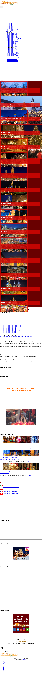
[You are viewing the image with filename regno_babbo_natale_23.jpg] (12, 330)
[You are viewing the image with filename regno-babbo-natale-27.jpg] (12, 326)
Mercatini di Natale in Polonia (12, 59)
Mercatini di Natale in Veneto (12, 30)
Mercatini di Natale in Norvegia (12, 60)
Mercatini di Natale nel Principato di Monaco (15, 56)
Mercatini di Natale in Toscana (12, 26)
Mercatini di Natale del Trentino (6, 203)
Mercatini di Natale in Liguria (12, 18)
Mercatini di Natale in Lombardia (12, 19)
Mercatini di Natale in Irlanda (12, 48)
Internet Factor (18, 658)
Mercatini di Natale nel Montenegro (13, 57)
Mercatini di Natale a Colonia (5, 274)
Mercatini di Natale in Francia (12, 44)
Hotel (4, 76)
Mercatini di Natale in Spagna (12, 70)
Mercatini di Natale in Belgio (12, 36)
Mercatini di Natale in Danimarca (12, 41)
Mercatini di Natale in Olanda (12, 58)
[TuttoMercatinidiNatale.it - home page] (9, 5)
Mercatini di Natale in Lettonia (12, 50)
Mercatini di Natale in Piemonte (12, 22)
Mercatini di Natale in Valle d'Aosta (13, 29)
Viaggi (4, 75)
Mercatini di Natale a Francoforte (6, 231)
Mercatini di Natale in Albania (12, 33)
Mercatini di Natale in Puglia (12, 23)
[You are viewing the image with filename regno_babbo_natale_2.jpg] (12, 327)
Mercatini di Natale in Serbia (12, 67)
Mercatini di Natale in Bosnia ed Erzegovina (14, 38)
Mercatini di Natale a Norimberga (6, 302)
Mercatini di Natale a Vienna (5, 189)
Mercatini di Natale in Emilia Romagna (14, 15)
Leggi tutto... (31, 448)
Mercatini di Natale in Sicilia (12, 25)
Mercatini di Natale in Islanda (12, 49)
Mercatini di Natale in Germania (12, 45)
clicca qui (24, 659)
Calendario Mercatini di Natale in (10, 485)
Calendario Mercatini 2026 (7, 10)
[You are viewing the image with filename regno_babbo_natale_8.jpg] (12, 332)
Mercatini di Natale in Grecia (12, 46)
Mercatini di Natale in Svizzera (12, 72)
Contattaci (4, 663)
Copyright (4, 661)
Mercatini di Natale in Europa (8, 31)
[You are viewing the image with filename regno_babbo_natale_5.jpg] (12, 331)
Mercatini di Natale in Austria (12, 35)
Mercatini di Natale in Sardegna (12, 24)
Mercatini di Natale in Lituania (12, 51)
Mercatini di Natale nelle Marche (12, 20)
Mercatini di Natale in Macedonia (13, 53)
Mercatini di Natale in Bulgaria (12, 39)
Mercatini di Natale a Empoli (4, 473)
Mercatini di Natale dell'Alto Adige (6, 217)
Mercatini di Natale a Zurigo (5, 245)
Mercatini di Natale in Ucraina (12, 73)
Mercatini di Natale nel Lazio (12, 17)
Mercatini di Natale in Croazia (12, 40)
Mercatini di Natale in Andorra (12, 34)
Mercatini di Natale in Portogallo (12, 61)
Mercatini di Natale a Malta (11, 54)
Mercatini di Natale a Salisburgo (6, 104)
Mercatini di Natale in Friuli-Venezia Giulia (14, 16)
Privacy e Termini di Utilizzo (7, 650)
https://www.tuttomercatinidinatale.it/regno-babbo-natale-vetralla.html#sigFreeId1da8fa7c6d (16, 336)
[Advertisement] (21, 508)
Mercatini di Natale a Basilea (5, 160)
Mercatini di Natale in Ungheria (12, 74)
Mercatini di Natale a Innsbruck (6, 132)
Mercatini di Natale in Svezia (12, 71)
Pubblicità (4, 662)
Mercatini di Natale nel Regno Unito (13, 63)
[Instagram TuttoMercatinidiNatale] (21, 559)
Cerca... (2, 78)
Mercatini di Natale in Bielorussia (13, 37)
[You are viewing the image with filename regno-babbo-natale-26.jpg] (12, 325)
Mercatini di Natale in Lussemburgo (13, 52)
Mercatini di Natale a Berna (5, 146)
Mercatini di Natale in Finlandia (12, 43)
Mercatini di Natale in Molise (12, 21)
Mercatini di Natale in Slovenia (12, 69)
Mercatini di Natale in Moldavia (12, 55)
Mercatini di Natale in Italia (7, 11)
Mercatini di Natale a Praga (5, 288)
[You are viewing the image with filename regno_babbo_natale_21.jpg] (12, 328)
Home (4, 9)
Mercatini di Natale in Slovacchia (12, 68)
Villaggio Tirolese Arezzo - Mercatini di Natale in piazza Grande (11, 118)
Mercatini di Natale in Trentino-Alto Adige (14, 27)
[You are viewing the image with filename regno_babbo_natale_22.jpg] (12, 329)
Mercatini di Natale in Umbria (12, 28)
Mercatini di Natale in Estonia (12, 42)
